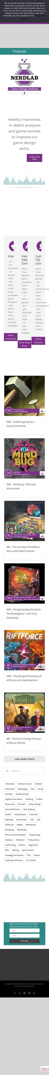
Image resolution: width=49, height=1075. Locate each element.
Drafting (29, 823)
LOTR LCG (9, 848)
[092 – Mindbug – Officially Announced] (24, 482)
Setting (15, 874)
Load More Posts (25, 783)
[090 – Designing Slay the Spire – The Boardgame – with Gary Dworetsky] (24, 607)
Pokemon (20, 864)
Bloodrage (22, 813)
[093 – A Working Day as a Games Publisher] (24, 420)
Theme (37, 879)
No (27, 19)
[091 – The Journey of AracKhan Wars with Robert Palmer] (24, 545)
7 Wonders (10, 808)
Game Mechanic (12, 833)
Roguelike (33, 869)
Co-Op (40, 813)
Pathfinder (22, 853)
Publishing (10, 869)
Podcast (9, 864)
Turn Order (31, 884)
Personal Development (15, 859)
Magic (20, 848)
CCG (32, 813)
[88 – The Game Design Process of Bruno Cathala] (24, 736)
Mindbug (9, 853)
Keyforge (9, 843)
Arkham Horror (25, 808)
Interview (33, 838)
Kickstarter (21, 843)
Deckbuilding (22, 818)
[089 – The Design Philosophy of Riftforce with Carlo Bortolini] (24, 674)
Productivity (33, 864)
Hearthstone (20, 838)
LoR (38, 843)
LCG (32, 843)
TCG (28, 879)
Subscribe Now (34, 181)
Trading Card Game (14, 884)
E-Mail (39, 823)
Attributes (10, 813)
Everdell (21, 828)
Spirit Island (28, 874)
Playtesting (34, 859)
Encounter (10, 828)
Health (8, 838)
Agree (22, 19)
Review (22, 869)
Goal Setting (29, 833)
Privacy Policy (40, 16)
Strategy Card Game (14, 879)
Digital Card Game (13, 823)
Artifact (38, 808)
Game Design (35, 828)
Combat (9, 818)
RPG (7, 874)
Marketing (30, 848)
